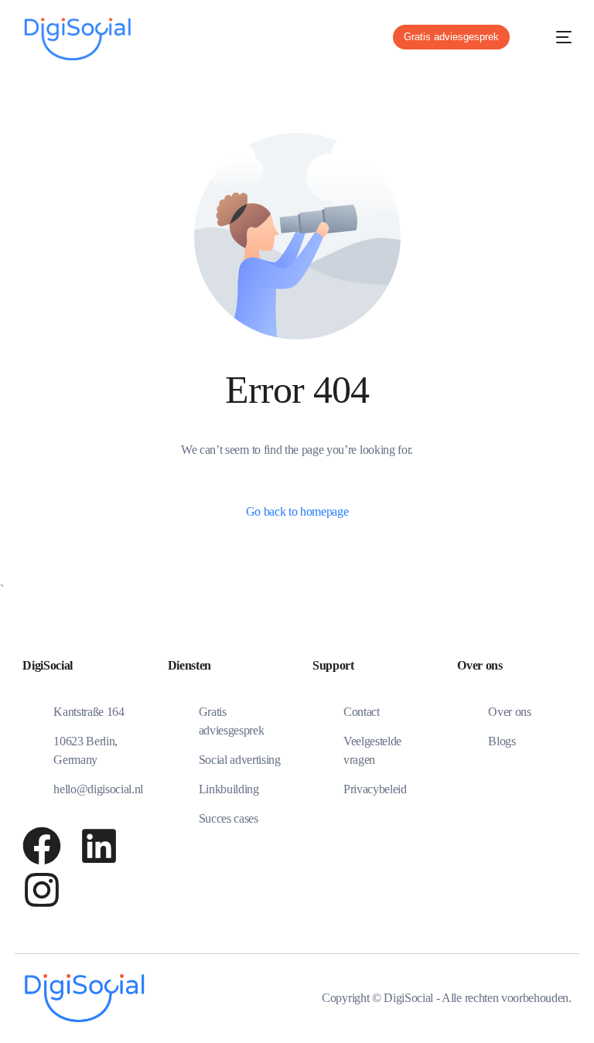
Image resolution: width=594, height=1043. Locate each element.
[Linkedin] (99, 846)
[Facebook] (41, 846)
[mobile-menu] (553, 37)
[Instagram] (41, 890)
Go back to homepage (297, 511)
